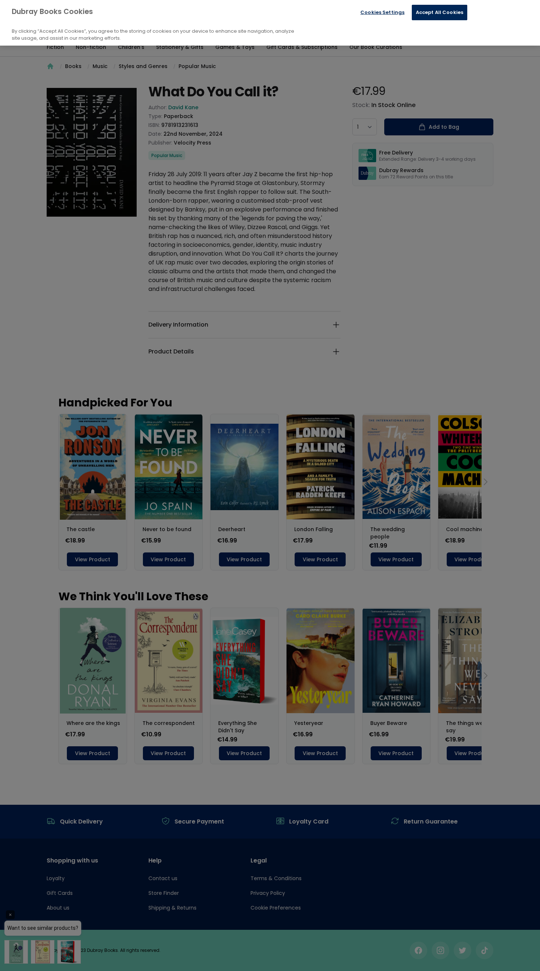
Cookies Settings (382, 12)
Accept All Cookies (439, 12)
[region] (270, 23)
